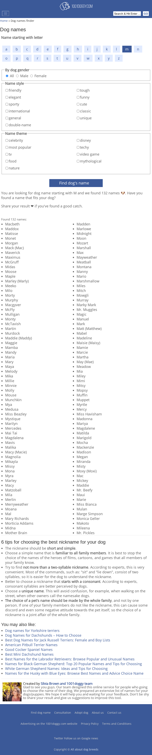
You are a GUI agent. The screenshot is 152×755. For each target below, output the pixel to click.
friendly (15, 90)
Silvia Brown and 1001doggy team (67, 683)
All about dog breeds (84, 749)
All (12, 75)
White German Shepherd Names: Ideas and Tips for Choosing (56, 668)
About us (98, 712)
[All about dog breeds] (76, 7)
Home (4, 21)
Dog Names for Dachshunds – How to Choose (43, 635)
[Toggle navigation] (5, 13)
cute (83, 104)
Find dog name (41, 712)
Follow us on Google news (81, 738)
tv (10, 154)
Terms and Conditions (116, 724)
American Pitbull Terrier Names (31, 644)
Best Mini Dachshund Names (29, 654)
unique (86, 118)
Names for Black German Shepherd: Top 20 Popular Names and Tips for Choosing (73, 663)
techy (84, 147)
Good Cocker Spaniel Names (29, 649)
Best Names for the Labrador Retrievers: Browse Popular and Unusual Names (70, 659)
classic (85, 111)
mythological (91, 161)
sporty (14, 104)
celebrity (16, 140)
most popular (20, 147)
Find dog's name (74, 183)
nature (14, 168)
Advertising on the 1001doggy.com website (49, 724)
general (15, 118)
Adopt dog (81, 712)
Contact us (114, 712)
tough (85, 90)
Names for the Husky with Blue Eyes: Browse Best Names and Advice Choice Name (74, 673)
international (19, 111)
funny (84, 97)
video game (89, 154)
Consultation (62, 712)
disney (85, 140)
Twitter (58, 738)
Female (40, 75)
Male (24, 75)
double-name (20, 125)
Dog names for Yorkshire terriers (32, 630)
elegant (15, 97)
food (12, 161)
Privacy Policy (90, 724)
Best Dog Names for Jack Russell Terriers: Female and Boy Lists (57, 640)
